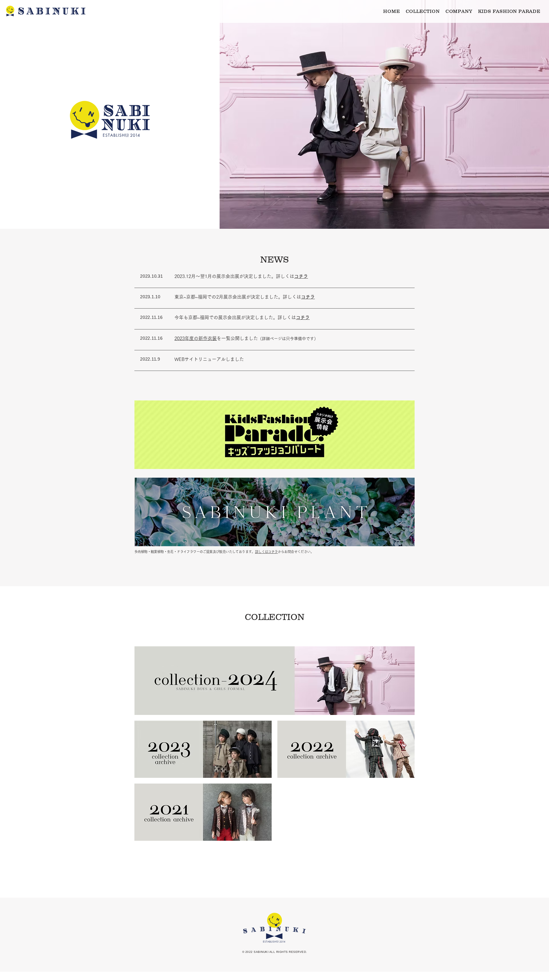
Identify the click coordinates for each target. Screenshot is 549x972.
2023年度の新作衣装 (195, 338)
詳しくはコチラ (266, 551)
